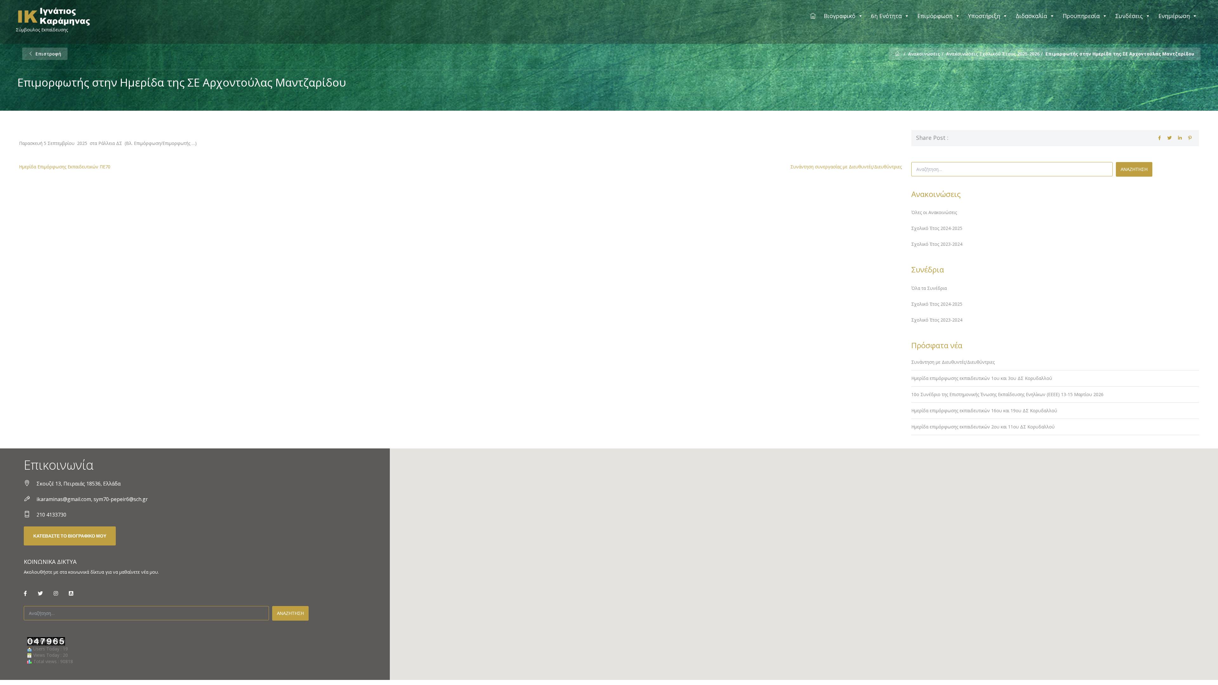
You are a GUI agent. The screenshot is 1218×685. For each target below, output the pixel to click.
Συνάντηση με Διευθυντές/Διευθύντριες (953, 362)
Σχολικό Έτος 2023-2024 (936, 244)
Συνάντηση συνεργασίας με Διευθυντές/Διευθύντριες (846, 167)
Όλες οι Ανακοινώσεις (934, 212)
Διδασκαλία (1031, 16)
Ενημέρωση (1174, 16)
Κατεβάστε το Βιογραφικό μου (69, 535)
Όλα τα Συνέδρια (929, 288)
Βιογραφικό (839, 16)
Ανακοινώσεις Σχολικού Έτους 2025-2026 (992, 54)
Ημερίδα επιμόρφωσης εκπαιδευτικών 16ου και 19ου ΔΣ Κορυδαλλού (984, 411)
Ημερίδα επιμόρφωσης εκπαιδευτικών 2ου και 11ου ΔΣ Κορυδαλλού (983, 427)
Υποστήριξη (984, 16)
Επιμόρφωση (935, 16)
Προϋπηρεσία (1081, 16)
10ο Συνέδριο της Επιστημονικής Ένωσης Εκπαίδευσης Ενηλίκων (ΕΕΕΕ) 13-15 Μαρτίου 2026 (1007, 394)
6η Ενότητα (886, 16)
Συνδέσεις (1129, 16)
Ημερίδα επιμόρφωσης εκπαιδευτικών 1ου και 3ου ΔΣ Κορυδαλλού (981, 378)
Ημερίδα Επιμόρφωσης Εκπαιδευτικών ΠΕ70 (64, 167)
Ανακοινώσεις (924, 54)
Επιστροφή (48, 54)
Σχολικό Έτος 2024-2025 (936, 228)
